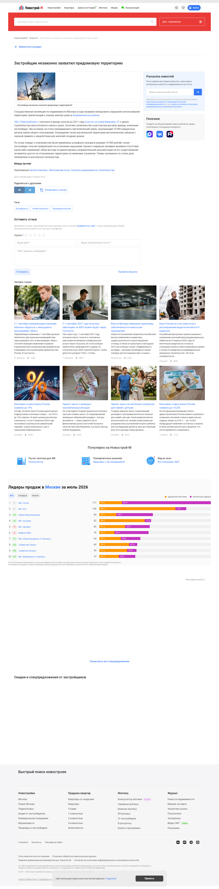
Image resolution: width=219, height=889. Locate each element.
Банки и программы (129, 828)
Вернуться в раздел (29, 46)
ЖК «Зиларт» (24, 527)
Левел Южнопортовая (29, 515)
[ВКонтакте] (19, 190)
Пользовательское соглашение (33, 856)
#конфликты (22, 208)
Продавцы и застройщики (32, 827)
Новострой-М (20, 38)
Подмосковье (26, 808)
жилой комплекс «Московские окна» (49, 170)
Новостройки (54, 8)
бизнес (35, 495)
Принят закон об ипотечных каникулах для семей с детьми (132, 406)
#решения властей (62, 208)
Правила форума (127, 271)
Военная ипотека (127, 809)
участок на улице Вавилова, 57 (102, 121)
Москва (22, 799)
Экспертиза (174, 818)
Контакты (36, 842)
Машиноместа (26, 823)
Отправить (22, 271)
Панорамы (174, 828)
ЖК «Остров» (24, 521)
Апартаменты (75, 827)
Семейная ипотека (128, 804)
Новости (33, 38)
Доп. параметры (172, 21)
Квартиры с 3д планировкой (109, 461)
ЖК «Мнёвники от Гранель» (32, 557)
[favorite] (183, 7)
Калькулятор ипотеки (134, 799)
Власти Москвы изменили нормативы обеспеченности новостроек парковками (132, 327)
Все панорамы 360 (169, 461)
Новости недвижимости (181, 799)
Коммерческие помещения (33, 818)
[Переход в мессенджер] (198, 842)
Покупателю (174, 813)
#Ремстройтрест (40, 208)
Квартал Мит (24, 533)
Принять (149, 878)
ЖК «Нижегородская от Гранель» (34, 539)
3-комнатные (75, 823)
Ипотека (103, 8)
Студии (72, 808)
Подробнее (111, 878)
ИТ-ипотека (124, 813)
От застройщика (127, 818)
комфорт (22, 495)
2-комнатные (75, 818)
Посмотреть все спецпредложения (109, 661)
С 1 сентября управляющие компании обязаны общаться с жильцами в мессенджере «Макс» (35, 327)
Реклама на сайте (53, 842)
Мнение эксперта (177, 804)
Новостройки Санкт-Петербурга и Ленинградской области (47, 879)
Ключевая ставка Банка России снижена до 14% (32, 406)
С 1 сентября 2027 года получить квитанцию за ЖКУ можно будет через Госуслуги (84, 327)
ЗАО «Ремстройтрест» (26, 121)
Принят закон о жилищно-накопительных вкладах (77, 406)
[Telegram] (30, 190)
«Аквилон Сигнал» (27, 551)
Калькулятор (36, 461)
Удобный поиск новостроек (32, 21)
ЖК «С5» (22, 509)
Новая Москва (26, 804)
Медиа (114, 8)
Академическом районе (86, 115)
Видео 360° (177, 823)
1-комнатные (75, 813)
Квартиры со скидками (81, 799)
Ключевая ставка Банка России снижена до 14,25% (177, 406)
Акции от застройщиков (31, 813)
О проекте (23, 842)
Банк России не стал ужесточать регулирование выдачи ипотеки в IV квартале (179, 327)
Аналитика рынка (177, 808)
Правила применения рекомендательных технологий (44, 860)
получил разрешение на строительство (93, 170)
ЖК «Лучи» (23, 503)
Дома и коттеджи (86, 8)
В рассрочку (125, 823)
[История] (176, 7)
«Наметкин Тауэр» (27, 545)
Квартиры (69, 8)
